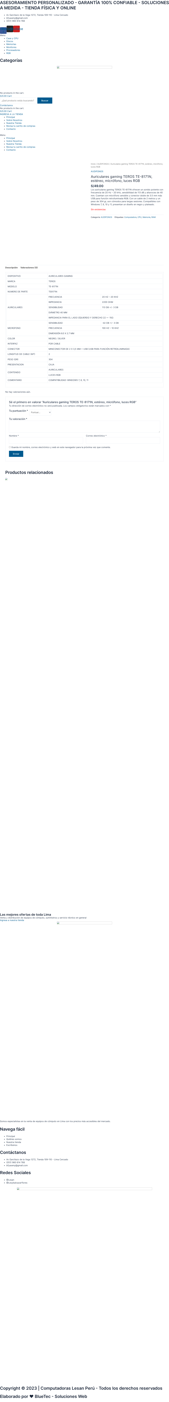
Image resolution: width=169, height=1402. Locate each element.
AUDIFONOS (103, 164)
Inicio (93, 164)
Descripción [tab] (11, 267)
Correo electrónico (96, 435)
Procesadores (13, 50)
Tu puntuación (18, 410)
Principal (10, 117)
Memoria (146, 217)
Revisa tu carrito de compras (20, 126)
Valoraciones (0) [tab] (29, 267)
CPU (140, 217)
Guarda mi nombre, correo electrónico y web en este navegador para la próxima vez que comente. (61, 447)
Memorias (11, 44)
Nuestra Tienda (14, 123)
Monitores (11, 47)
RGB (8, 53)
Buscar (44, 100)
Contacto (11, 129)
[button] (84, 35)
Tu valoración (18, 419)
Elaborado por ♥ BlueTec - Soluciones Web (43, 1396)
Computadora (130, 217)
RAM (153, 217)
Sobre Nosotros (14, 120)
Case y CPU (12, 38)
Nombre (14, 435)
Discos (9, 41)
